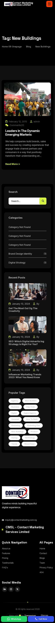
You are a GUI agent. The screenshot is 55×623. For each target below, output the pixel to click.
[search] (42, 201)
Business (15, 407)
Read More (11, 164)
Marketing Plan (33, 425)
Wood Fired (29, 444)
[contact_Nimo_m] (18, 4)
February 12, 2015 (17, 121)
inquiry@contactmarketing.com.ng (21, 520)
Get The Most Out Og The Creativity (23, 309)
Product (34, 431)
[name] (49, 4)
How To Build (31, 419)
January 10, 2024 (20, 303)
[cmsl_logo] (15, 492)
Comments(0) (16, 125)
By (37, 303)
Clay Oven (30, 407)
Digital (14, 413)
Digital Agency (30, 413)
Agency (14, 400)
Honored (15, 419)
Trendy (14, 444)
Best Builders (31, 400)
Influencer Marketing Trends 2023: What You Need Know (25, 376)
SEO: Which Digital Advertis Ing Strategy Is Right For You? (26, 343)
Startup (14, 438)
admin (36, 121)
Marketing (15, 425)
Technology (30, 438)
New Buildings (17, 431)
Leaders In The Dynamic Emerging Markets (22, 132)
